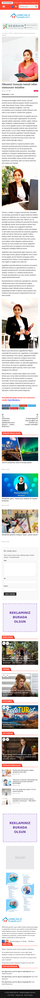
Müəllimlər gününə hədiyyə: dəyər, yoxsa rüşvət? (20, 535)
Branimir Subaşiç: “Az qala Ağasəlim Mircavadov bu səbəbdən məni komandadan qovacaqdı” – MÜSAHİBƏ (19, 661)
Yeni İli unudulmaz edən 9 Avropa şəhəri (17, 462)
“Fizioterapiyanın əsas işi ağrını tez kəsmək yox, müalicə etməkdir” (31, 420)
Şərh (5, 560)
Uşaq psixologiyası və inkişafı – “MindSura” (22, 941)
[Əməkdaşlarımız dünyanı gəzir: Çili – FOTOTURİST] (20, 717)
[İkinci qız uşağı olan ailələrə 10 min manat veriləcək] (6, 792)
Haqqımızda (19, 995)
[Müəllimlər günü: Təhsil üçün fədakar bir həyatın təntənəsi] (20, 485)
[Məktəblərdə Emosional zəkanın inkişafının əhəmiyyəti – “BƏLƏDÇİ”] (6, 801)
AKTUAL (11, 33)
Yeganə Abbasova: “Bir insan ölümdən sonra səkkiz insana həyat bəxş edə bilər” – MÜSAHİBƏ (19, 693)
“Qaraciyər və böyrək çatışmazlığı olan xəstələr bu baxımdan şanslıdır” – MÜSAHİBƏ (25, 781)
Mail (22, 408)
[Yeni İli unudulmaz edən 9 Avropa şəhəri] (20, 449)
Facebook (7, 405)
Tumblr (6, 408)
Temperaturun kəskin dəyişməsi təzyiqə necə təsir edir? (18, 963)
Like (36, 90)
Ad (5, 578)
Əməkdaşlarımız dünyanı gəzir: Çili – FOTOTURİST (16, 726)
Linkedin (32, 405)
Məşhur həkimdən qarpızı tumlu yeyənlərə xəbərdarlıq (18, 949)
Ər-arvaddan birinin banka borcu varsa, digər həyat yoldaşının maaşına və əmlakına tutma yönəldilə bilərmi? (19, 757)
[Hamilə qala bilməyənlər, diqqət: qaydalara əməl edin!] (6, 772)
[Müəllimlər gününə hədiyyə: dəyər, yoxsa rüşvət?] (20, 521)
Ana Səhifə (5, 33)
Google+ (24, 405)
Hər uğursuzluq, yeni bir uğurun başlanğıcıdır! (16, 971)
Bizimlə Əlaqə (28, 995)
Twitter (15, 405)
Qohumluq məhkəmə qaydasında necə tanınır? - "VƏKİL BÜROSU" (8, 421)
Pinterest (15, 408)
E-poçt (6, 586)
